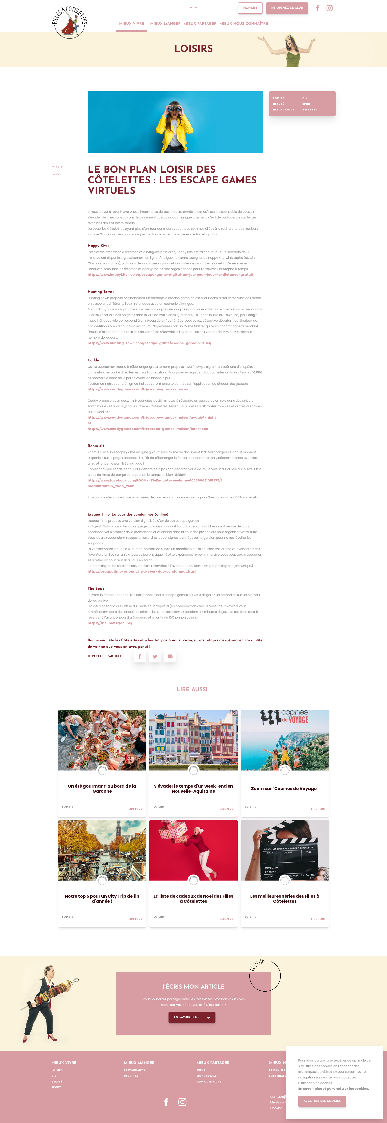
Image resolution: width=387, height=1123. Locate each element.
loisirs (68, 806)
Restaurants (283, 109)
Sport (307, 104)
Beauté (278, 104)
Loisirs (279, 98)
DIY (304, 98)
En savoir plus (186, 1017)
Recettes (309, 109)
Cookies (276, 1108)
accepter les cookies (322, 1101)
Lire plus (135, 809)
